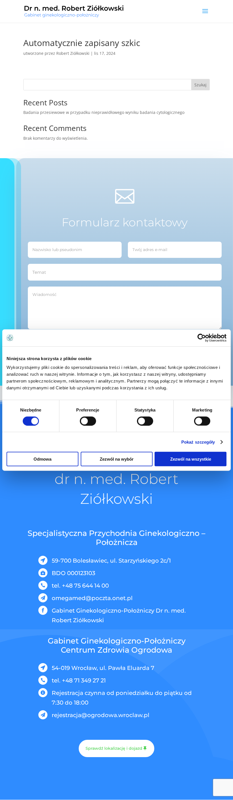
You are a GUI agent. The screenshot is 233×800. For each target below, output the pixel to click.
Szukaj (200, 84)
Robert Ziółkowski (73, 53)
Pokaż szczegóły (198, 441)
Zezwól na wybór (117, 459)
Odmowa (42, 459)
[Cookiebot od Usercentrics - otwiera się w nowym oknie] (201, 337)
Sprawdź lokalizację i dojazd (114, 748)
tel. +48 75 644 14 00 (80, 585)
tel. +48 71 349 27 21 (79, 680)
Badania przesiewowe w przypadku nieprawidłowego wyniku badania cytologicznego (103, 112)
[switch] (88, 420)
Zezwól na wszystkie (190, 459)
